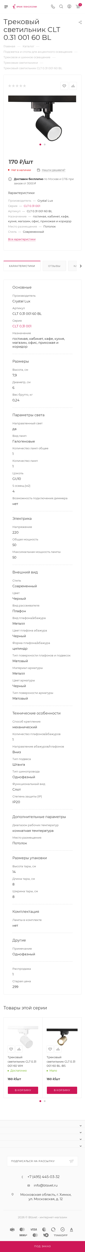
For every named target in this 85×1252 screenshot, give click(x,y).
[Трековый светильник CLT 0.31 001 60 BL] (42, 118)
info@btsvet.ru (46, 1185)
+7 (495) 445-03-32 (43, 1177)
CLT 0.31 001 (32, 206)
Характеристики (22, 266)
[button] (40, 144)
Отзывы (54, 266)
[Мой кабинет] (69, 7)
